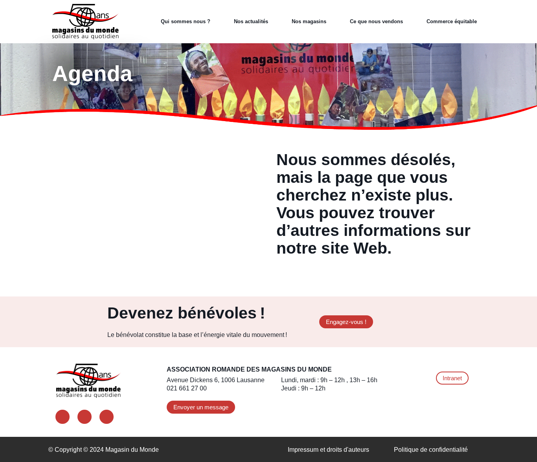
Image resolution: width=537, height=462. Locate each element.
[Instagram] (84, 417)
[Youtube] (106, 417)
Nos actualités (251, 21)
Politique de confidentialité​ (431, 449)
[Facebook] (62, 417)
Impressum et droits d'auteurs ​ (329, 449)
